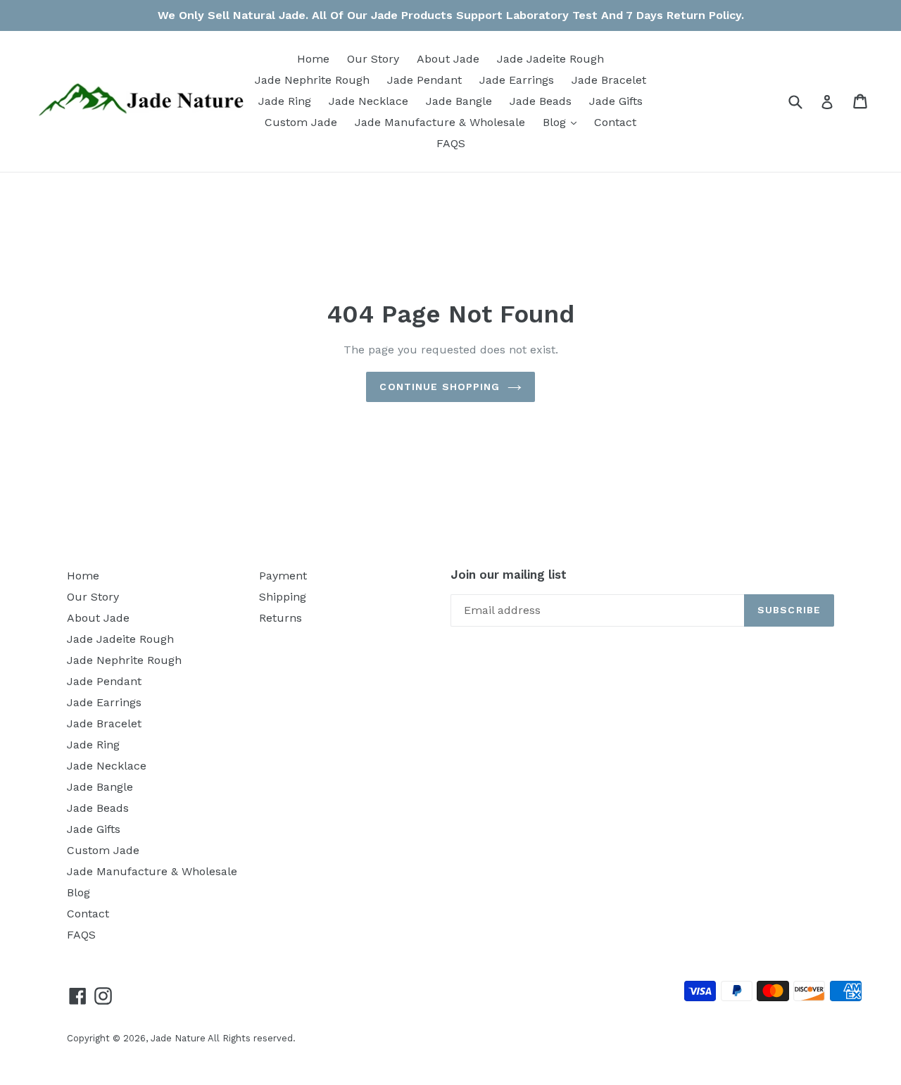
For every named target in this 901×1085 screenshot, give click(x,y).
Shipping (282, 596)
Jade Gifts (616, 101)
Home (313, 58)
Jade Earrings (516, 80)
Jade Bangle (459, 101)
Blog (563, 122)
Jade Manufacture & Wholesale (440, 122)
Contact (615, 122)
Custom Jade (301, 122)
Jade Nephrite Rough (312, 80)
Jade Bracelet (609, 80)
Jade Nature (178, 1038)
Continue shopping (439, 386)
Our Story (373, 58)
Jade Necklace (368, 101)
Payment (283, 575)
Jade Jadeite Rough (550, 58)
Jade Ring (284, 101)
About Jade (448, 58)
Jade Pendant (424, 80)
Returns (280, 618)
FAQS (450, 143)
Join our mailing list (508, 574)
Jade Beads (541, 101)
